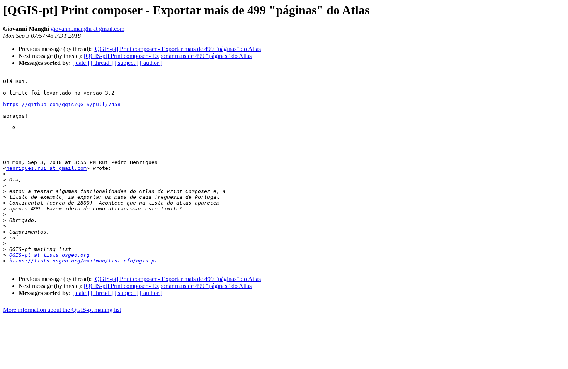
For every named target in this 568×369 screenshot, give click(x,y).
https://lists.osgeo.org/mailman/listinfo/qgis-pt (83, 261)
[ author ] (151, 62)
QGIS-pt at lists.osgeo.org (49, 255)
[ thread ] (102, 62)
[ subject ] (126, 62)
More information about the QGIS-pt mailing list (62, 309)
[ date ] (80, 62)
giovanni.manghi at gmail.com (87, 28)
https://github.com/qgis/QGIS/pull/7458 (62, 104)
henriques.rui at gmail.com (46, 168)
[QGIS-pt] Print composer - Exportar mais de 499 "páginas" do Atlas (177, 49)
